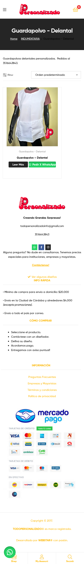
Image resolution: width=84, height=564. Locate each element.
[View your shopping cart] (75, 9)
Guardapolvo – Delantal (32, 157)
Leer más (18, 164)
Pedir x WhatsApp (44, 164)
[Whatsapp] (35, 247)
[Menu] (4, 9)
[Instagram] (48, 247)
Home (13, 38)
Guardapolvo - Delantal (32, 151)
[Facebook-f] (41, 247)
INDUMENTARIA (30, 38)
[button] (10, 552)
